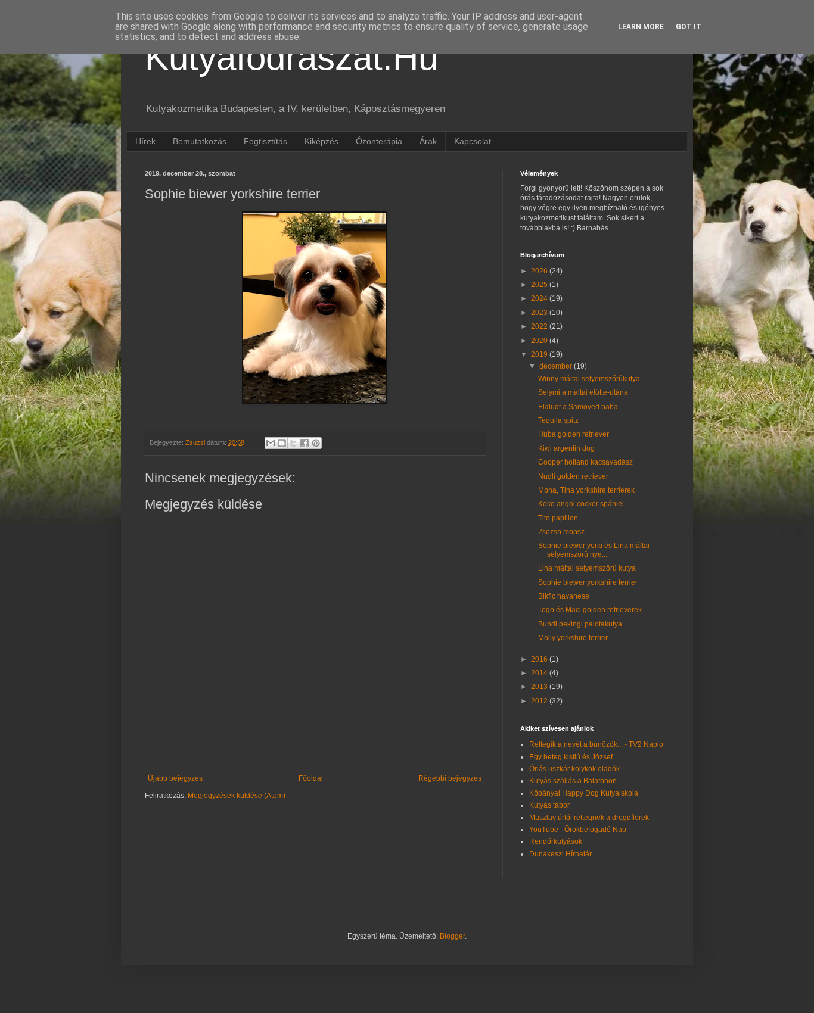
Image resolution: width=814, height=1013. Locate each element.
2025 (540, 284)
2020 (540, 340)
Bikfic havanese (563, 596)
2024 (540, 298)
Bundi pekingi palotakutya (580, 624)
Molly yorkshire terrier (573, 638)
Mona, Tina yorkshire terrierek (586, 490)
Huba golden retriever (573, 434)
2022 (540, 326)
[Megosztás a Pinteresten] (316, 443)
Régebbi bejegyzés (449, 778)
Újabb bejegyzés (175, 778)
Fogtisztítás (265, 141)
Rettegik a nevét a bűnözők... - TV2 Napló (596, 744)
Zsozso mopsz (561, 532)
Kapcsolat (472, 141)
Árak (428, 141)
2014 (540, 673)
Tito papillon (558, 518)
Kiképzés (321, 141)
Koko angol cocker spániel (581, 504)
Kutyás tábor (549, 805)
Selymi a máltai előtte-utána (583, 392)
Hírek (145, 141)
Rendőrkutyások (555, 841)
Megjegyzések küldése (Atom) (236, 795)
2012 (540, 701)
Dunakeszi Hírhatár (560, 854)
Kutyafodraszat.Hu (291, 57)
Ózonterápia (379, 141)
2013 (540, 686)
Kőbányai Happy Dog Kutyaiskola (583, 793)
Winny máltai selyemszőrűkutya (589, 379)
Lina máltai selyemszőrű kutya (587, 568)
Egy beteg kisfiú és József (571, 757)
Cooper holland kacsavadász (585, 462)
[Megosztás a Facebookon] (304, 443)
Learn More (641, 27)
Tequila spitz (558, 420)
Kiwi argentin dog (566, 448)
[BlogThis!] (282, 443)
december (556, 366)
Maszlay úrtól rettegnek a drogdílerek (589, 817)
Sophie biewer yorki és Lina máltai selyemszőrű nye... (594, 549)
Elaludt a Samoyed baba (578, 407)
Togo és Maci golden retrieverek (590, 610)
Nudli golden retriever (573, 476)
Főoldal (311, 778)
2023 (540, 312)
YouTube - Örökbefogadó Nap (577, 829)
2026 (540, 271)
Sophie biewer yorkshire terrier (588, 582)
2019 (540, 354)
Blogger (452, 936)
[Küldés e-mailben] (270, 443)
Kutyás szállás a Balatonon (573, 781)
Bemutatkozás (199, 141)
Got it (688, 27)
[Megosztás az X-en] (293, 443)
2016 (540, 659)
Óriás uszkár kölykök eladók (574, 769)
